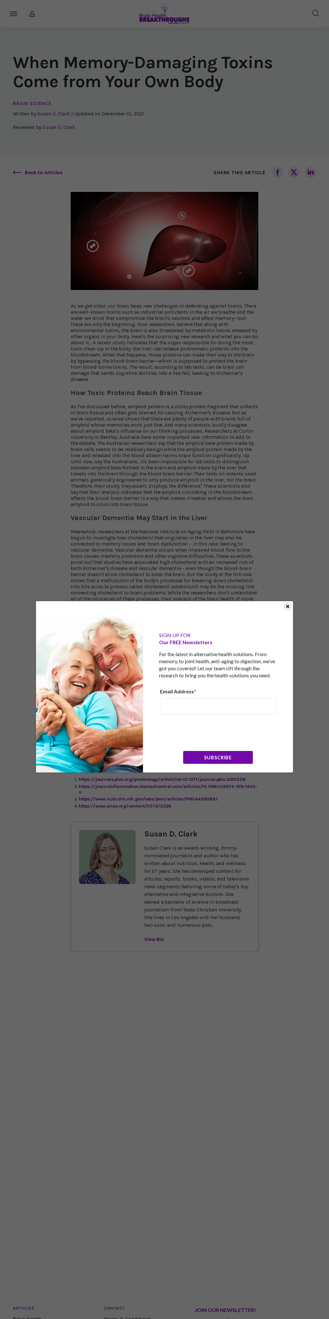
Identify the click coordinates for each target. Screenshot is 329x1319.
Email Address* (178, 691)
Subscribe (218, 757)
